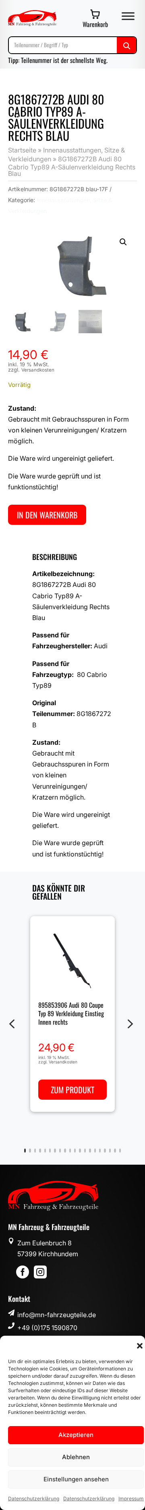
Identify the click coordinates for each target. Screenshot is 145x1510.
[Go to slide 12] (80, 1151)
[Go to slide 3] (35, 1151)
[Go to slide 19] (115, 1151)
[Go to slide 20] (120, 1151)
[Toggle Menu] (128, 16)
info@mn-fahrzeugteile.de (56, 1315)
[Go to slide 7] (55, 1151)
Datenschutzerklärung (33, 1498)
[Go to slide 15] (95, 1151)
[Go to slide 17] (105, 1151)
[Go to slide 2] (30, 1151)
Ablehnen (76, 1457)
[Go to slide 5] (45, 1151)
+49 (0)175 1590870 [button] (47, 1328)
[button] (140, 1346)
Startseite (22, 150)
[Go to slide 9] (65, 1151)
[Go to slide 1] (25, 1151)
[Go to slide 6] (50, 1151)
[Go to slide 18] (110, 1151)
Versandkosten (37, 370)
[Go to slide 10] (70, 1151)
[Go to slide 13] (85, 1151)
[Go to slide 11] (75, 1151)
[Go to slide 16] (100, 1151)
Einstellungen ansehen (76, 1479)
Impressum (131, 1498)
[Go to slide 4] (40, 1151)
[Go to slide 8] (60, 1151)
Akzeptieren (75, 1435)
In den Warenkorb (47, 515)
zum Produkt (72, 1090)
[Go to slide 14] (90, 1151)
